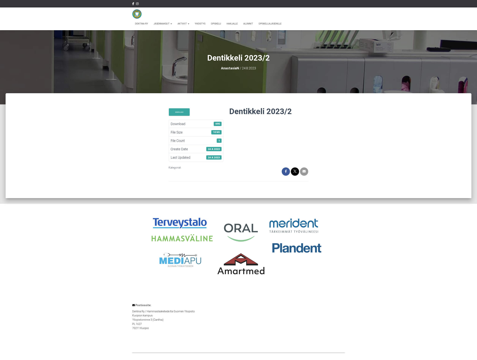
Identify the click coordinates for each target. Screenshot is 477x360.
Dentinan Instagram (137, 4)
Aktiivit (182, 23)
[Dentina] (136, 14)
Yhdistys (200, 23)
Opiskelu (216, 23)
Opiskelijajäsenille (270, 23)
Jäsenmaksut (162, 23)
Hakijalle (232, 23)
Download (179, 112)
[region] (238, 246)
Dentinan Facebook (133, 4)
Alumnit (248, 23)
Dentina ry (141, 23)
